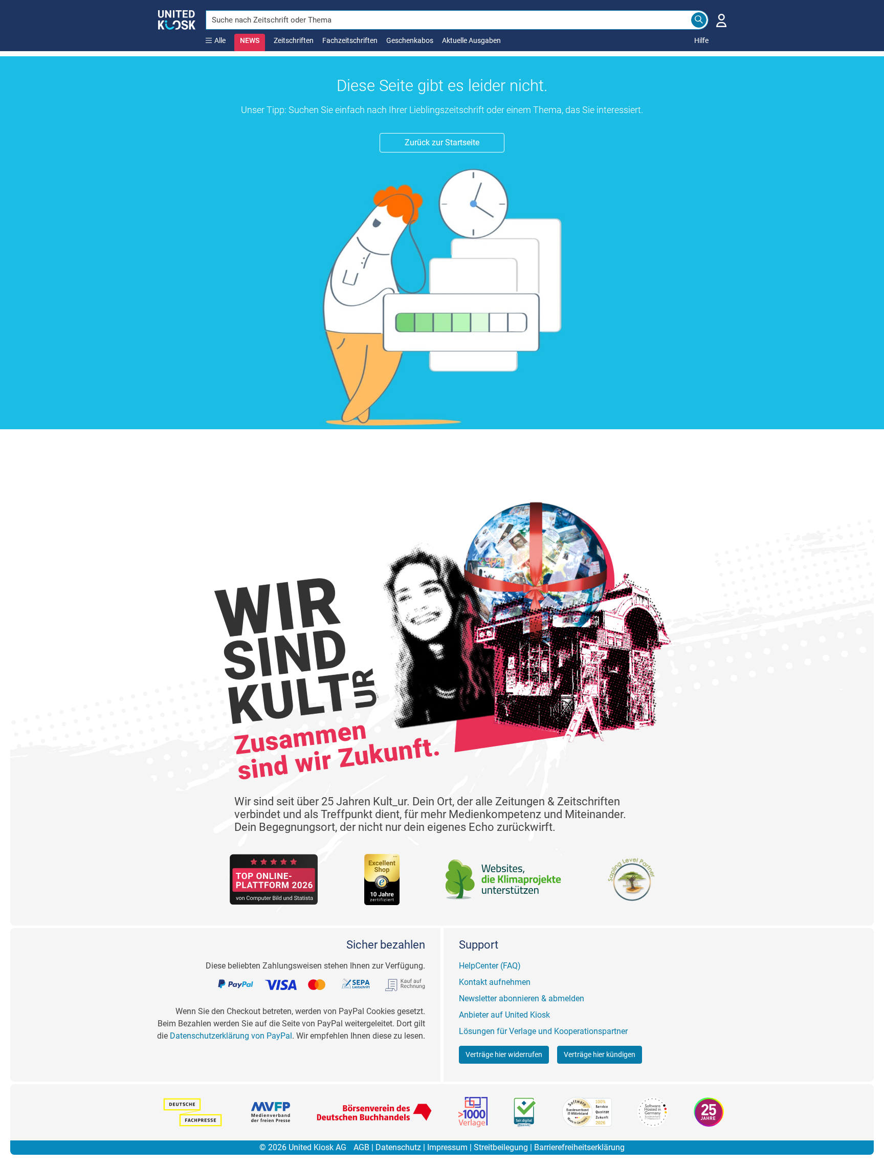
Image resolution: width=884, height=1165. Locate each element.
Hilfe (701, 40)
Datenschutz (398, 1147)
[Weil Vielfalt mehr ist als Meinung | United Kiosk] (176, 19)
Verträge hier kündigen (599, 1054)
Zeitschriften (294, 40)
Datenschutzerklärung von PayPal (231, 1036)
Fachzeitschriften (350, 40)
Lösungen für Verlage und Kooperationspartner (543, 1031)
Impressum (447, 1147)
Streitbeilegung (501, 1147)
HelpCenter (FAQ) (490, 966)
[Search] (698, 20)
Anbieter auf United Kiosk (504, 1015)
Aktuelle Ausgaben (471, 40)
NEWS (249, 40)
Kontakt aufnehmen (495, 982)
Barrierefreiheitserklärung (579, 1147)
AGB (361, 1147)
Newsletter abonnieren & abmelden (521, 998)
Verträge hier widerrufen (504, 1054)
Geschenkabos (409, 40)
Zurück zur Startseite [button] (442, 142)
